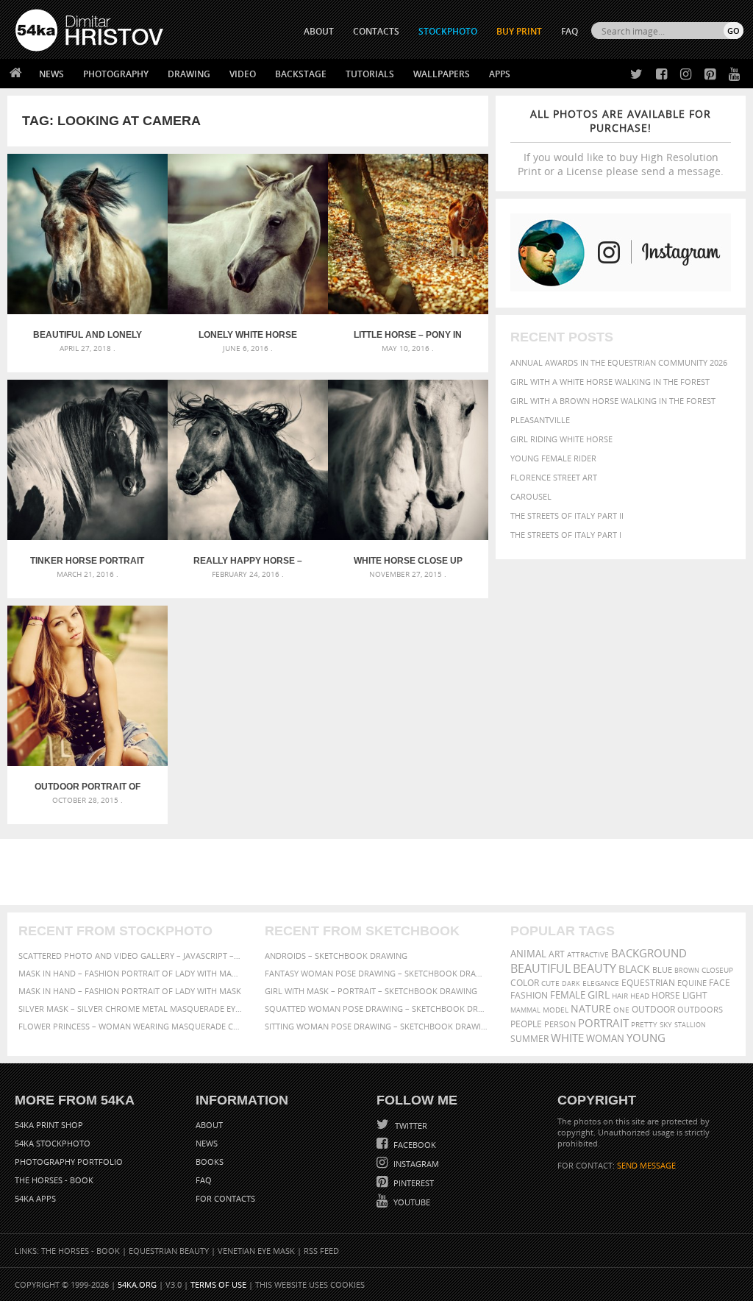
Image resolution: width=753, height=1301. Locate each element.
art (557, 954)
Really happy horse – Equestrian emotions (247, 561)
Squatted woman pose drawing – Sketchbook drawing (377, 1008)
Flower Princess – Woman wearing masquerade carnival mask (130, 1026)
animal (528, 954)
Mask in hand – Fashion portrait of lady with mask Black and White (130, 973)
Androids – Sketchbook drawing (336, 955)
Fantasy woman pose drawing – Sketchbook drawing (377, 973)
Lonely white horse (248, 335)
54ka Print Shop (49, 1124)
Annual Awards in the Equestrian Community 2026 (618, 362)
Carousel (531, 496)
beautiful (540, 968)
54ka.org (137, 1284)
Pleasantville (540, 419)
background (649, 953)
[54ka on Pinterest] (707, 75)
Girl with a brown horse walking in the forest (612, 400)
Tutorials (370, 74)
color (524, 982)
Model (555, 1009)
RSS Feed (321, 1250)
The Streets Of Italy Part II (567, 515)
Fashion (529, 995)
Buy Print (519, 31)
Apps (499, 74)
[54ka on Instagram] (683, 75)
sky (666, 1024)
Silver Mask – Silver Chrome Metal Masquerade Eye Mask (130, 1008)
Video (242, 74)
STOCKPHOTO (447, 31)
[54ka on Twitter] (633, 75)
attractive (588, 954)
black (634, 969)
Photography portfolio (69, 1161)
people (526, 1024)
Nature (591, 1008)
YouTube (410, 1202)
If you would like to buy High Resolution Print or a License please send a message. (621, 142)
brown (686, 970)
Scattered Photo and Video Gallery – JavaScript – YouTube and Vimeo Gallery (130, 955)
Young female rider (553, 458)
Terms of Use (218, 1284)
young (646, 1037)
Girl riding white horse (561, 438)
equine (692, 982)
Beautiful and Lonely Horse (87, 335)
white (567, 1037)
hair (620, 995)
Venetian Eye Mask (256, 1250)
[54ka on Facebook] (658, 75)
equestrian (648, 982)
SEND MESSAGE (646, 1165)
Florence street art (553, 477)
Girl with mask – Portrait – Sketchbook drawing (371, 990)
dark (571, 983)
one (621, 1010)
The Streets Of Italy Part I (565, 534)
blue (662, 969)
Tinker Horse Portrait (87, 561)
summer (529, 1038)
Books (210, 1161)
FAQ (569, 31)
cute (550, 983)
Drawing (189, 74)
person (560, 1023)
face (719, 982)
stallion (690, 1024)
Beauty (594, 968)
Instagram (415, 1163)
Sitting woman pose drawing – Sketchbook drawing (377, 1026)
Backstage (300, 74)
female (567, 995)
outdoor (653, 1009)
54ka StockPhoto (52, 1143)
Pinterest (412, 1182)
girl (599, 995)
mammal (525, 1010)
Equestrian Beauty (169, 1250)
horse (666, 995)
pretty (644, 1024)
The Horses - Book (54, 1179)
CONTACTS (376, 31)
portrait (603, 1022)
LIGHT (694, 995)
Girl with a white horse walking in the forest (610, 381)
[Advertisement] (379, 872)
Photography (116, 74)
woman (605, 1038)
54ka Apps (35, 1198)
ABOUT (319, 31)
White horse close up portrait (408, 561)
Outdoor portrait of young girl (87, 786)
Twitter (410, 1125)
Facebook (413, 1144)
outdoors (700, 1009)
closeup (717, 970)
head (639, 996)
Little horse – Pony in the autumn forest (408, 335)
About (209, 1124)
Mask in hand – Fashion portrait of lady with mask (129, 990)
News (51, 74)
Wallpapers (441, 74)
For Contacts (225, 1198)
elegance (600, 983)
